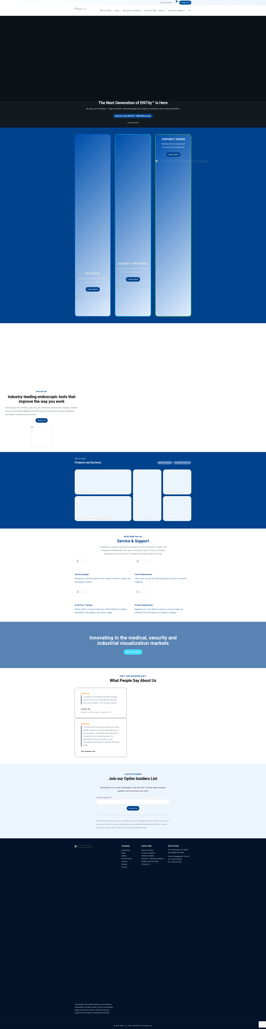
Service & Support (148, 853)
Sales (123, 853)
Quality (124, 856)
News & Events (147, 850)
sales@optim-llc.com (181, 856)
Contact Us (185, 3)
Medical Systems (148, 856)
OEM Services (126, 859)
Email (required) (104, 797)
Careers (124, 861)
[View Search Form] (189, 10)
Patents (124, 864)
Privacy (124, 867)
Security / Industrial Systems (152, 859)
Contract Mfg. (150, 10)
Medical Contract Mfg (150, 861)
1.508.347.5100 (176, 859)
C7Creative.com (146, 1025)
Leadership (125, 850)
